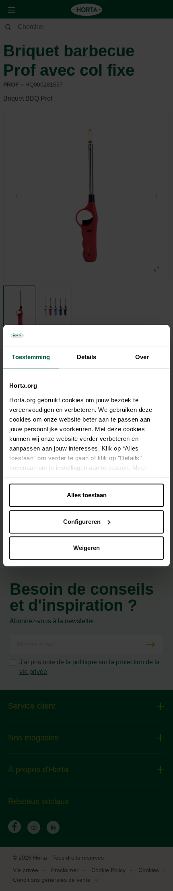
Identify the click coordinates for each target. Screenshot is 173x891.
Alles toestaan (87, 495)
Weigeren (86, 547)
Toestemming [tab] (31, 357)
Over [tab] (142, 357)
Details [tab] (87, 357)
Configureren (82, 521)
